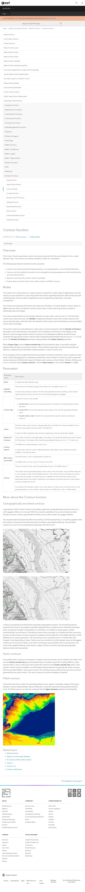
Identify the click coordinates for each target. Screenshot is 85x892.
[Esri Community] (70, 795)
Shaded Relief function (13, 207)
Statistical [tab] (8, 171)
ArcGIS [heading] (4, 801)
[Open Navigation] (82, 3)
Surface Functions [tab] (11, 176)
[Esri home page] (5, 3)
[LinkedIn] (79, 791)
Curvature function (12, 193)
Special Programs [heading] (31, 834)
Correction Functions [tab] (13, 123)
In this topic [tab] (8, 243)
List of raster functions (11, 39)
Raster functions (9, 35)
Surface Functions (48, 28)
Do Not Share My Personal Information (71, 881)
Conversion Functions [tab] (13, 118)
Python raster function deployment (15, 96)
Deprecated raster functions (13, 101)
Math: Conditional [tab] (12, 149)
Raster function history (11, 52)
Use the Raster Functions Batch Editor (16, 74)
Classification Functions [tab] (13, 114)
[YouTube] (79, 795)
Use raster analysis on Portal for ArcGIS (17, 79)
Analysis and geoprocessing (17, 28)
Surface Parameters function (15, 215)
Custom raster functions (11, 92)
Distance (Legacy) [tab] (11, 136)
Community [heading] (29, 801)
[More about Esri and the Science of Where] (6, 793)
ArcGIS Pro (6, 8)
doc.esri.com (51, 18)
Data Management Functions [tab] (15, 127)
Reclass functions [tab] (11, 163)
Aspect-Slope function (13, 184)
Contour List (11, 766)
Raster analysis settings (11, 83)
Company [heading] (5, 834)
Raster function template (12, 61)
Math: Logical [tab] (10, 154)
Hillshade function (12, 202)
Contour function (12, 189)
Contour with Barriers (14, 769)
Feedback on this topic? (73, 781)
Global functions (9, 43)
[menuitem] (13, 806)
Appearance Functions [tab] (13, 110)
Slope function (11, 211)
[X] (74, 791)
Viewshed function (12, 220)
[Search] (76, 3)
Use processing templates (12, 87)
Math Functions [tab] (10, 145)
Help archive (35, 237)
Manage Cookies (53, 881)
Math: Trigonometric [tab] (12, 158)
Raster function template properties (15, 65)
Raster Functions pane (11, 48)
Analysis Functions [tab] (12, 105)
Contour (10, 763)
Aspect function (11, 180)
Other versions (21, 237)
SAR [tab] (6, 167)
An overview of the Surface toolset (19, 760)
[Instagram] (74, 795)
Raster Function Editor (11, 57)
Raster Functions (34, 28)
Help (4, 14)
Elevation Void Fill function (15, 198)
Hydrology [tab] (9, 140)
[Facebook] (70, 791)
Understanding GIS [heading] (55, 801)
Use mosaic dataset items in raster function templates (21, 70)
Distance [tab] (8, 132)
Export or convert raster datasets (18, 756)
